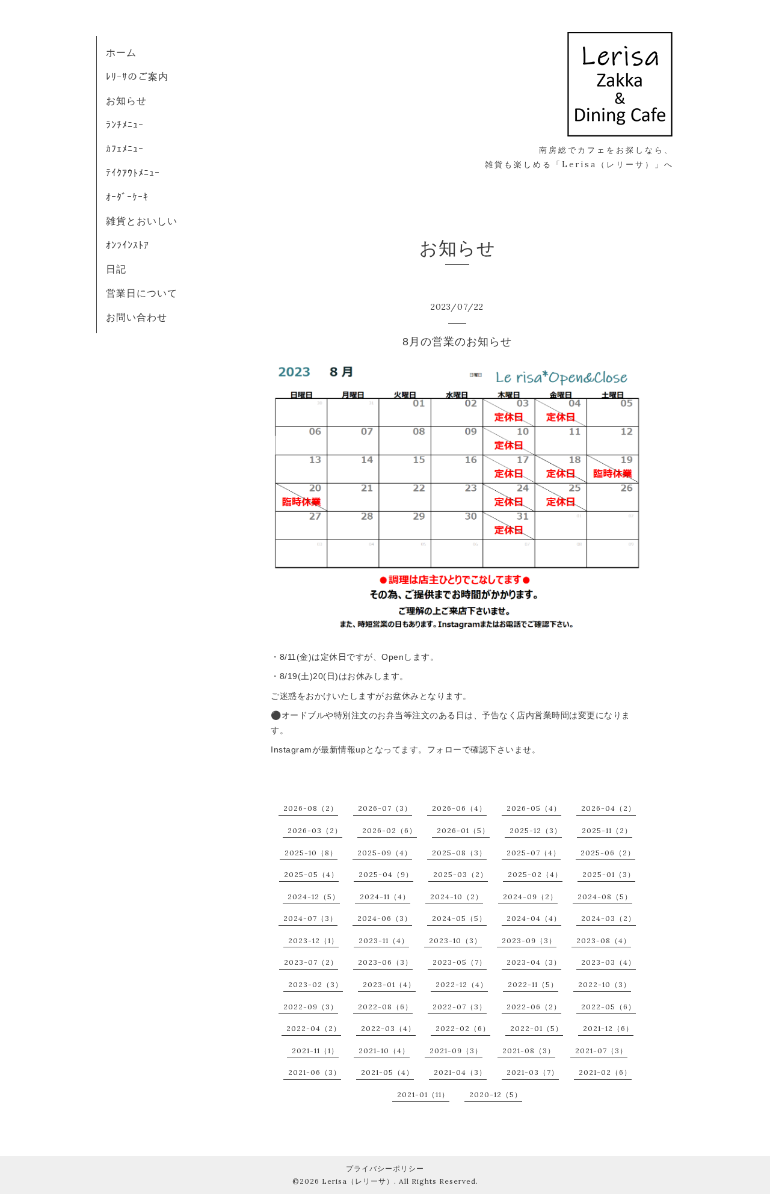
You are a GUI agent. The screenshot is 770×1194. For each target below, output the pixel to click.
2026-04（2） (608, 808)
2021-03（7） (533, 1072)
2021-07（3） (601, 1050)
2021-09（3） (456, 1050)
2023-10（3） (455, 940)
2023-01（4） (389, 984)
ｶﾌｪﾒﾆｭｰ (125, 149)
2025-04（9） (386, 874)
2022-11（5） (533, 984)
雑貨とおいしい (141, 221)
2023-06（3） (385, 962)
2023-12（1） (313, 940)
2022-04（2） (313, 1028)
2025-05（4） (311, 874)
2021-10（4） (384, 1050)
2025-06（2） (608, 852)
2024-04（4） (534, 918)
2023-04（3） (534, 962)
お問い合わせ (136, 317)
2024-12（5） (314, 896)
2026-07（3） (385, 808)
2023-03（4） (608, 962)
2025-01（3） (608, 874)
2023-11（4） (384, 940)
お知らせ (126, 100)
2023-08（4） (603, 940)
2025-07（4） (534, 852)
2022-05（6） (608, 1006)
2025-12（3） (536, 830)
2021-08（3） (528, 1050)
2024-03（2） (608, 918)
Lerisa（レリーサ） (358, 1181)
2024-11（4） (385, 896)
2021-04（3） (460, 1072)
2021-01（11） (423, 1094)
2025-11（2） (607, 830)
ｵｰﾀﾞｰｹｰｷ (127, 197)
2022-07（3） (460, 1006)
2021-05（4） (387, 1072)
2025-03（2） (460, 874)
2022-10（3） (604, 984)
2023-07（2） (311, 962)
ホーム (121, 52)
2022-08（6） (385, 1006)
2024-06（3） (384, 918)
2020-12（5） (495, 1094)
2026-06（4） (459, 808)
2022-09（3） (310, 1006)
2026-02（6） (389, 830)
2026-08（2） (310, 808)
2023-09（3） (529, 940)
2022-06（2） (534, 1006)
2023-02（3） (315, 984)
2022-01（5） (536, 1028)
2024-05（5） (459, 918)
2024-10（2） (456, 896)
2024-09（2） (530, 896)
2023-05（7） (460, 962)
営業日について (141, 293)
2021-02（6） (605, 1072)
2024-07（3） (310, 918)
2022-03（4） (388, 1028)
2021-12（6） (608, 1028)
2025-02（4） (535, 874)
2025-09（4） (384, 852)
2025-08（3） (459, 852)
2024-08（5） (605, 896)
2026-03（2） (315, 830)
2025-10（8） (311, 852)
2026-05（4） (534, 808)
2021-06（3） (314, 1072)
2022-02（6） (463, 1028)
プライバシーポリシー (385, 1168)
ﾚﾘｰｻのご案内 (137, 76)
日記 (116, 269)
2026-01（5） (463, 830)
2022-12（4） (462, 984)
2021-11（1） (315, 1050)
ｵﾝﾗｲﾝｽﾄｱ (127, 245)
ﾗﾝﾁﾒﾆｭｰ (125, 124)
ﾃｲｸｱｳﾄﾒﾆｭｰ (133, 173)
